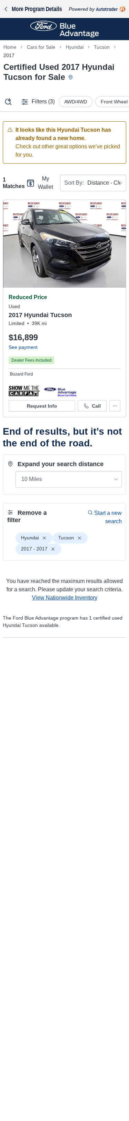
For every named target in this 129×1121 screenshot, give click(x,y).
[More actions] (114, 405)
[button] (24, 390)
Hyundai (75, 47)
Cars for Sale (41, 47)
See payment (23, 347)
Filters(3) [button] (43, 101)
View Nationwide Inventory (64, 598)
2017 (8, 55)
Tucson (102, 47)
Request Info (42, 406)
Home (10, 47)
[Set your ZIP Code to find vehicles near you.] (71, 77)
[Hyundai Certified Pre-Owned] (60, 390)
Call (96, 406)
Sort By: (74, 183)
